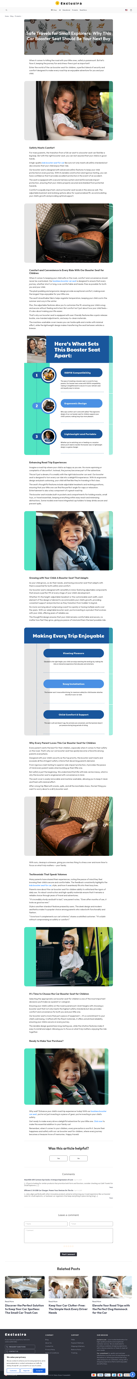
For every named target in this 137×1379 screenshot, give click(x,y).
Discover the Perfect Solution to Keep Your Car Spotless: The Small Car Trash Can (24, 1309)
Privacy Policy (50, 1349)
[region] (26, 1364)
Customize (13, 1371)
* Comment (29, 1230)
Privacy (60, 1375)
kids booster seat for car (53, 162)
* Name (28, 1224)
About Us (48, 1343)
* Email (73, 1224)
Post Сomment (68, 1254)
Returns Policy (76, 1349)
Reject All (26, 1371)
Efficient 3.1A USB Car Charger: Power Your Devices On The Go (48, 1190)
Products (75, 10)
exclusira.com (101, 1340)
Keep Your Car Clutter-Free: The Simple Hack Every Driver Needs (68, 1309)
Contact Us (49, 1346)
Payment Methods (77, 1343)
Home (7, 16)
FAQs (73, 1340)
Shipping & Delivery (78, 1346)
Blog (11, 16)
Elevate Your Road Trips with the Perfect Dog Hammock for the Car (111, 1309)
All (60, 10)
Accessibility (66, 1375)
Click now (98, 1121)
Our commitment (102, 1353)
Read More (83, 10)
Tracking (74, 1353)
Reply (111, 1187)
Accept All (39, 1371)
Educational (66, 10)
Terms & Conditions (52, 1353)
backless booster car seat (64, 281)
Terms (55, 1375)
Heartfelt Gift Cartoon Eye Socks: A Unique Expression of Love (48, 1180)
